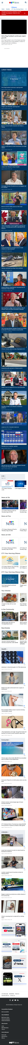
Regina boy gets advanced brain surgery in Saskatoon (12, 688)
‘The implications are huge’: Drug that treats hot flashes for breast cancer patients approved (13, 732)
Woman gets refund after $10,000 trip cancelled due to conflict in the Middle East (13, 758)
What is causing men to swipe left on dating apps (12, 917)
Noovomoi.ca (4, 1036)
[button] (14, 81)
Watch (3, 9)
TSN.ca (3, 1029)
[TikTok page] (12, 1000)
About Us (17, 993)
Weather (8, 9)
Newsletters (11, 993)
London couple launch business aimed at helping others (12, 873)
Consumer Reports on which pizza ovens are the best (13, 780)
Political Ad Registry (6, 1020)
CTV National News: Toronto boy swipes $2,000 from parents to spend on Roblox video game (13, 824)
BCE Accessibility (5, 1011)
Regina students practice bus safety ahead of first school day (13, 895)
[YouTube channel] (15, 1000)
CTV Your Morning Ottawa (17, 9)
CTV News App (5, 993)
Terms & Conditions (6, 1018)
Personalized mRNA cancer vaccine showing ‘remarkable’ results (13, 710)
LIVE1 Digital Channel (20, 488)
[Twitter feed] (10, 1000)
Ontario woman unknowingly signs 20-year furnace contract (12, 802)
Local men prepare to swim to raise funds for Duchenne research (13, 851)
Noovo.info (4, 1034)
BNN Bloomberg (5, 1027)
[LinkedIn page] (18, 1000)
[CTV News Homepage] (14, 2)
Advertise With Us (5, 995)
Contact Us (12, 995)
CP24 (3, 1026)
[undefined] (10, 506)
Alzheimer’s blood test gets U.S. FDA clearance (13, 667)
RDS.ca (3, 1037)
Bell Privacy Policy (5, 1017)
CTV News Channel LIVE (7, 489)
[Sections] (2, 2)
